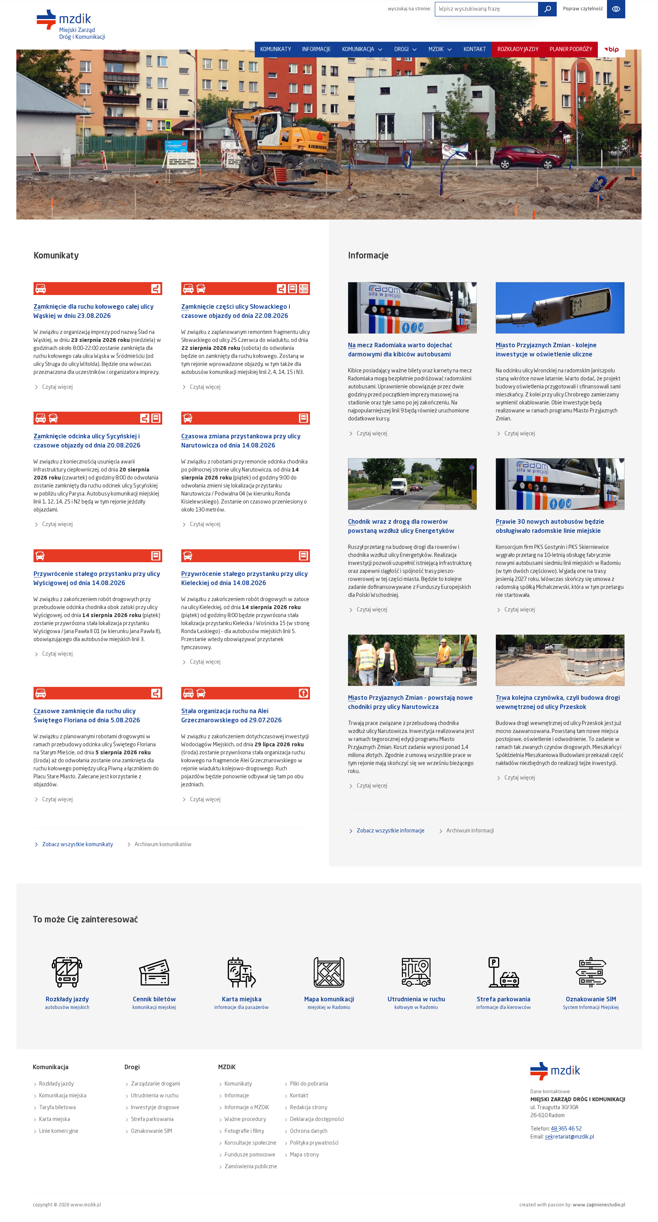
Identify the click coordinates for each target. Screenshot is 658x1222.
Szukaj (547, 9)
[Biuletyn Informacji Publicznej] (611, 50)
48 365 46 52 (566, 1129)
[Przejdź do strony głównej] (71, 25)
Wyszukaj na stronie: (409, 9)
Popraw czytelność (583, 9)
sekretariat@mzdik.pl (569, 1137)
